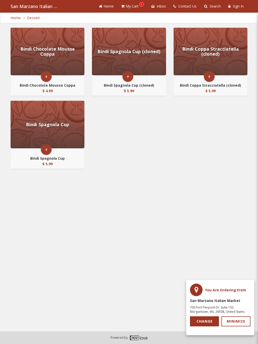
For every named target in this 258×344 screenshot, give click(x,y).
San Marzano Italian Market (36, 6)
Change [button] (205, 321)
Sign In (238, 6)
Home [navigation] (16, 17)
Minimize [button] (236, 321)
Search (215, 6)
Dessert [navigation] (33, 17)
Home (109, 6)
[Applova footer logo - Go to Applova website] (138, 337)
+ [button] (46, 76)
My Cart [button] (134, 5)
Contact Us (187, 6)
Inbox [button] (161, 6)
